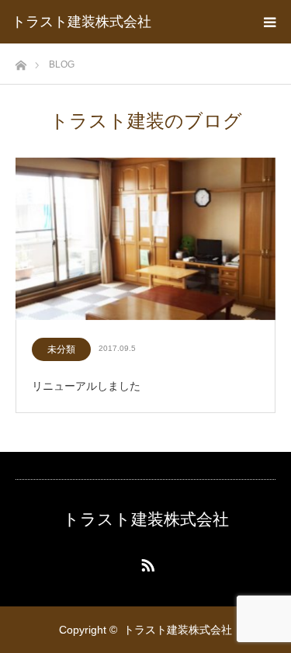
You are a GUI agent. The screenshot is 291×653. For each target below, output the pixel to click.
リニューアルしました (86, 386)
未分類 (61, 349)
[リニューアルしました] (145, 239)
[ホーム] (21, 61)
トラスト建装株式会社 (81, 22)
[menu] (269, 21)
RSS (146, 562)
